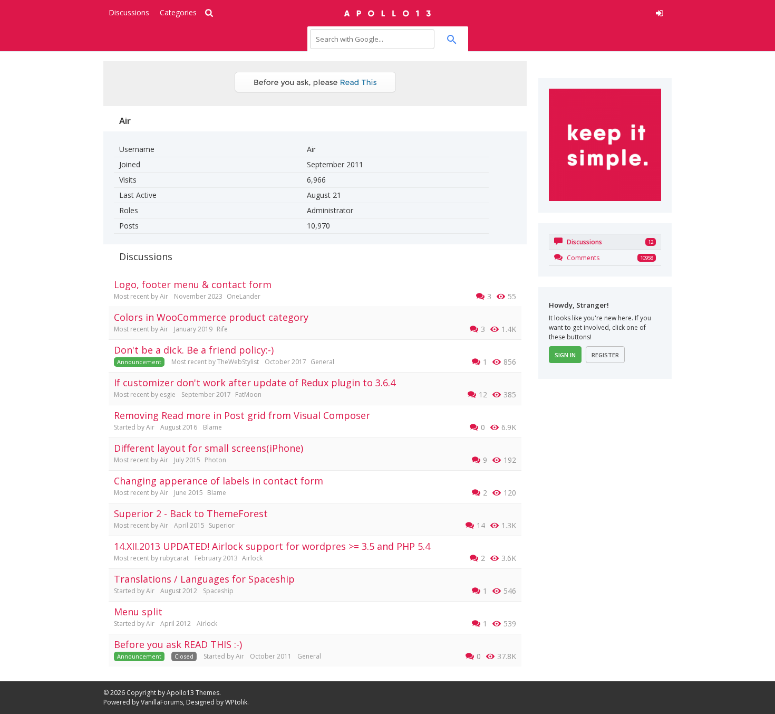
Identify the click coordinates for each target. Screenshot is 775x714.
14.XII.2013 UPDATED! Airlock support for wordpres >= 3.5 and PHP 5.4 (272, 546)
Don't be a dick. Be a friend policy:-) (194, 350)
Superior (222, 525)
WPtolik (236, 702)
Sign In (565, 355)
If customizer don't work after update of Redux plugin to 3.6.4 (254, 382)
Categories (178, 12)
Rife (222, 329)
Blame (212, 427)
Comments (582, 257)
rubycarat (174, 558)
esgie (168, 394)
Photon (215, 459)
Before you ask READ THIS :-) (178, 644)
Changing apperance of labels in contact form (218, 480)
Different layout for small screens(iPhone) (208, 448)
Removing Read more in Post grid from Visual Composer (242, 415)
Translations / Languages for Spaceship (204, 579)
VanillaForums (162, 702)
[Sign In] (581, 11)
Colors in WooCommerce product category (211, 317)
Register (605, 355)
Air (164, 296)
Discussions (129, 12)
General (322, 361)
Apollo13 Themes (193, 692)
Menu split (138, 611)
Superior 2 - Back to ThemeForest (191, 513)
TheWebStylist (238, 361)
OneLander (243, 296)
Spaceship (218, 590)
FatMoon (248, 394)
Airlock (252, 558)
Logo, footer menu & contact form (193, 284)
